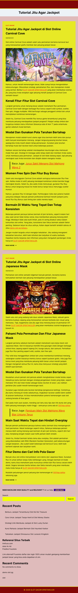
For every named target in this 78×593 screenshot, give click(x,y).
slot (3, 578)
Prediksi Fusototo (9, 549)
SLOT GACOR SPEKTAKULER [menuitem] (35, 90)
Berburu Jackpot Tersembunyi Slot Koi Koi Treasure (26, 512)
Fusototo (17, 554)
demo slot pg (7, 572)
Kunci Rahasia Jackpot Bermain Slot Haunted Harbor (26, 529)
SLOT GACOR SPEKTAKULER (42, 590)
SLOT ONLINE (10, 25)
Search (5, 495)
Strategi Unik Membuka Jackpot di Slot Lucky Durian (26, 523)
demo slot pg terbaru (18, 228)
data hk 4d (6, 546)
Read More (11, 245)
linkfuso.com (7, 543)
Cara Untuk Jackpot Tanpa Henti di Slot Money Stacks (27, 517)
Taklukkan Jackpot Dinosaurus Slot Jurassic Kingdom (27, 534)
